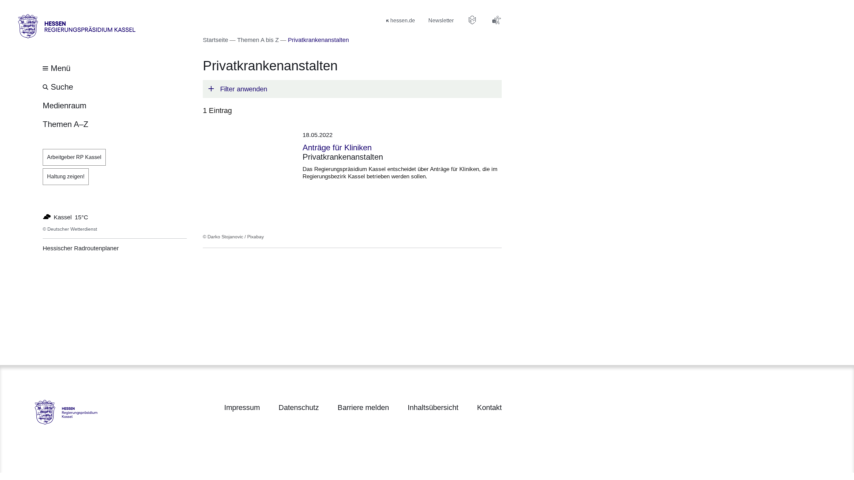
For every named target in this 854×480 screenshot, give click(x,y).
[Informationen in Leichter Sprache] (472, 20)
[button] (352, 89)
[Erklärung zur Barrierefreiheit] (496, 20)
